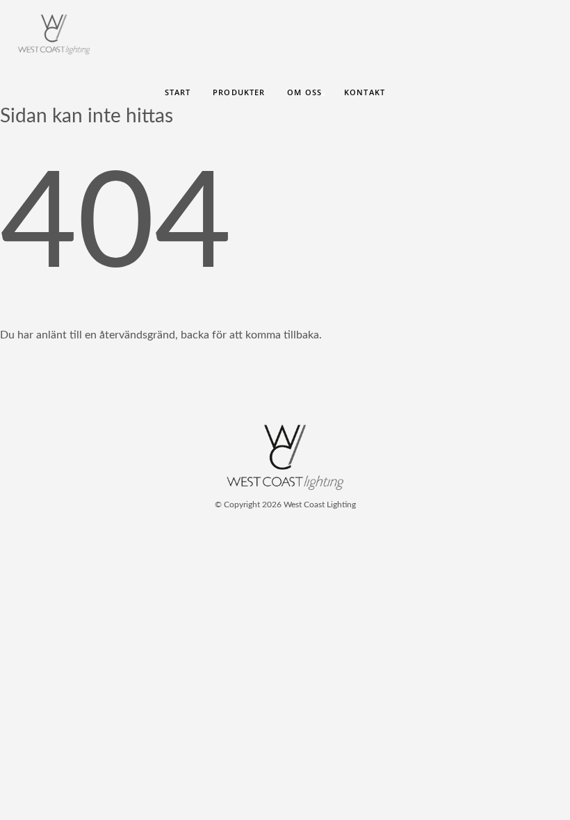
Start (177, 92)
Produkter (239, 92)
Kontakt (364, 92)
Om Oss (304, 92)
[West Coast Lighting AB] (285, 487)
